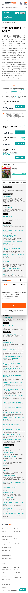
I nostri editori (5, 544)
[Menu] (2, 3)
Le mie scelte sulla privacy (6, 562)
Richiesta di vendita (6, 584)
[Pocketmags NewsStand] (10, 3)
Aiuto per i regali (17, 543)
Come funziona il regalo (19, 541)
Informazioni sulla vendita (6, 580)
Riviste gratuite (5, 539)
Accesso (17, 96)
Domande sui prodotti (7, 569)
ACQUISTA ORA (20, 106)
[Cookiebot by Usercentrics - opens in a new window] (19, 280)
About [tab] (23, 284)
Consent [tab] (5, 284)
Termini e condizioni (6, 555)
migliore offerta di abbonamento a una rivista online (10, 154)
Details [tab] (14, 284)
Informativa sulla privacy (7, 550)
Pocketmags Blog (6, 542)
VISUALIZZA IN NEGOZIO (19, 173)
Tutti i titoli (4, 531)
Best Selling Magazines (7, 536)
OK (14, 305)
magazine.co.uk (17, 575)
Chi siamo (16, 569)
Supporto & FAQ (17, 531)
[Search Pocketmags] (3, 8)
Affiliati (3, 572)
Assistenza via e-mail (19, 534)
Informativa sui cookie (7, 558)
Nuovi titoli (4, 534)
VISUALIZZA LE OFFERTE (20, 158)
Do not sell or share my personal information (14, 311)
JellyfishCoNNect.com (19, 577)
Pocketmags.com (18, 572)
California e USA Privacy (7, 552)
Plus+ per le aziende (6, 547)
